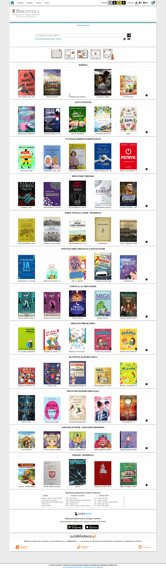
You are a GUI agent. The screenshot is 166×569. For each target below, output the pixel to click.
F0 (136, 2)
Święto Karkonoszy (103, 498)
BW (114, 2)
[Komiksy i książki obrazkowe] (83, 59)
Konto (47, 3)
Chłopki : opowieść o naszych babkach (80, 505)
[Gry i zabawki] (109, 59)
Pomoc (38, 3)
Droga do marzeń (46, 505)
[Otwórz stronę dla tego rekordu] (27, 83)
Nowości (20, 3)
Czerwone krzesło (74, 502)
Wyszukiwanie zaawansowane (45, 39)
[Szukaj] (129, 35)
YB (119, 2)
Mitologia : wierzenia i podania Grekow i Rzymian (54, 498)
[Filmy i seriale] (96, 59)
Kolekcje (59, 39)
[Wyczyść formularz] (124, 39)
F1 (140, 2)
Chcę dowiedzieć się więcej (72, 567)
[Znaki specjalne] (129, 39)
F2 (145, 2)
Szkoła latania (45, 503)
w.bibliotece (72, 541)
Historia (30, 3)
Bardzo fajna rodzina (103, 503)
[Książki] (57, 59)
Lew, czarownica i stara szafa (49, 500)
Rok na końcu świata (103, 505)
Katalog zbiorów (83, 25)
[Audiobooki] (70, 59)
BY (123, 2)
